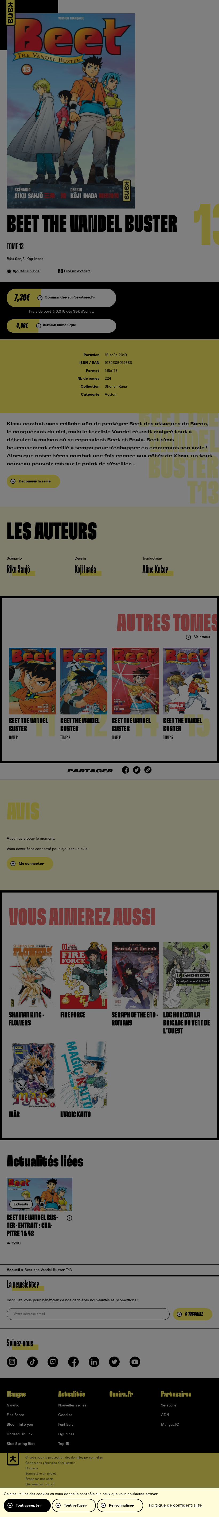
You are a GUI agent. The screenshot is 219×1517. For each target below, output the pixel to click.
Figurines (66, 1434)
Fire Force (15, 1415)
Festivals (65, 1424)
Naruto (13, 1405)
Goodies (65, 1415)
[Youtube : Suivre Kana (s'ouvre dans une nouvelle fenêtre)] (135, 1364)
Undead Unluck (19, 1434)
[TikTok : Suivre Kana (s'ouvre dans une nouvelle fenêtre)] (32, 1364)
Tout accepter (28, 1505)
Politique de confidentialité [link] (175, 1505)
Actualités (71, 1394)
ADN (165, 1415)
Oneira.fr (121, 1394)
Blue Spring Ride (21, 1444)
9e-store (168, 1405)
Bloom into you (20, 1424)
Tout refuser (75, 1505)
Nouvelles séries (72, 1405)
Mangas (16, 1394)
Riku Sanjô (16, 259)
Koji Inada (34, 259)
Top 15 (63, 1444)
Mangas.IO (170, 1424)
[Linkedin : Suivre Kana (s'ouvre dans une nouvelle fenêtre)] (94, 1364)
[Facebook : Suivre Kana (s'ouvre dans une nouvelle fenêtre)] (73, 1364)
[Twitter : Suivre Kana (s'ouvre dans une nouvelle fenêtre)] (114, 1364)
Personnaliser (121, 1505)
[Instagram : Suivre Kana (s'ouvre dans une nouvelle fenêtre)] (12, 1364)
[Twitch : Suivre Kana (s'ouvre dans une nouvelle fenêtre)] (53, 1364)
